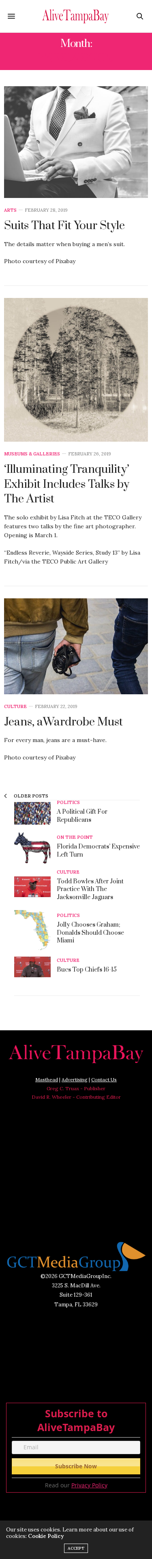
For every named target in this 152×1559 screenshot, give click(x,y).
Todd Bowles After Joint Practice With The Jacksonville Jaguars (90, 889)
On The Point (75, 837)
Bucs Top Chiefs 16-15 (87, 970)
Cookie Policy (46, 1536)
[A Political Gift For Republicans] (35, 813)
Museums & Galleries (32, 454)
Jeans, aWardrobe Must (63, 722)
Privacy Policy (89, 1485)
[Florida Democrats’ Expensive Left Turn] (35, 847)
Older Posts (30, 796)
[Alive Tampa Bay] (76, 16)
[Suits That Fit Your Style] (76, 142)
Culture (15, 706)
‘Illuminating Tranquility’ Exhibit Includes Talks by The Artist (66, 484)
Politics (68, 802)
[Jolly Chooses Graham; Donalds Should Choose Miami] (35, 930)
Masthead (46, 1079)
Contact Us (104, 1079)
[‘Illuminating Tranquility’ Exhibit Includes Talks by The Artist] (76, 370)
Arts (10, 210)
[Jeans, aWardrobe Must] (76, 646)
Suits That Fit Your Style (64, 226)
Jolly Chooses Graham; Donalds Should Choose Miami (90, 932)
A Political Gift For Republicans (82, 816)
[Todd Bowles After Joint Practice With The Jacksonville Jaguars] (35, 886)
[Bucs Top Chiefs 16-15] (35, 967)
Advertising (75, 1079)
